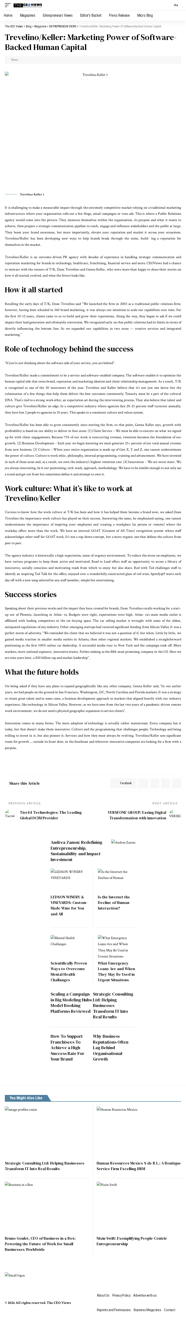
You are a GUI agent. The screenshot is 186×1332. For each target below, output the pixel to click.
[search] (167, 5)
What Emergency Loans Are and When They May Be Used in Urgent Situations (116, 971)
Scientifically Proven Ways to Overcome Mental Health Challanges (69, 971)
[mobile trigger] (9, 5)
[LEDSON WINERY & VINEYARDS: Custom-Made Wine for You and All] (69, 880)
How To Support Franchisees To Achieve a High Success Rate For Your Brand (67, 1047)
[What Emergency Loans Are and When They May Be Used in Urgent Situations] (116, 946)
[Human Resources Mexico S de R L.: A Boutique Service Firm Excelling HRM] (139, 1132)
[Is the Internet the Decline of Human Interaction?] (116, 880)
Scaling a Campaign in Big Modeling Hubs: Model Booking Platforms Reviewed (72, 1002)
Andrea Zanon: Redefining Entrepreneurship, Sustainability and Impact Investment (76, 850)
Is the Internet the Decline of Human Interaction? (114, 902)
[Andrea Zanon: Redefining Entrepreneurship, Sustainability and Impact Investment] (123, 848)
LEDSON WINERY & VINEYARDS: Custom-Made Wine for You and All (69, 905)
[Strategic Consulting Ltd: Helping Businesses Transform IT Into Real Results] (47, 1132)
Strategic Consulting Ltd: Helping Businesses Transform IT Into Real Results (113, 1005)
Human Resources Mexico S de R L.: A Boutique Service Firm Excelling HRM (139, 1165)
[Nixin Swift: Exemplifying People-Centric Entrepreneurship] (139, 1207)
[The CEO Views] (28, 5)
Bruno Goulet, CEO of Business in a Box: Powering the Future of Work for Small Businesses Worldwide (40, 1244)
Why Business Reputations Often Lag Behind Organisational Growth (110, 1047)
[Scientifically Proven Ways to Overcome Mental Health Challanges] (69, 946)
